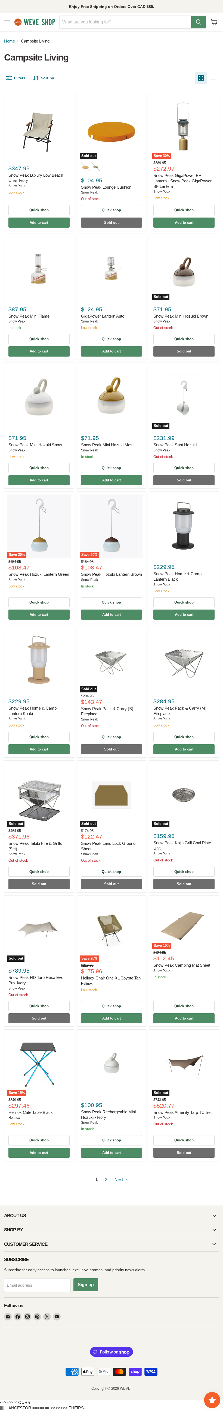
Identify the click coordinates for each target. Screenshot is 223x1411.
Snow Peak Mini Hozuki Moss (108, 444)
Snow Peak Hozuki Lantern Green (38, 574)
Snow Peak (16, 186)
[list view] (213, 78)
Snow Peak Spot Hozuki (175, 444)
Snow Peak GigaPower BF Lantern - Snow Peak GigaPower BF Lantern (182, 180)
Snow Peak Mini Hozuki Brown (180, 316)
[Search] (198, 22)
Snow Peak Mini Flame (28, 316)
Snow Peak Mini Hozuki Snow (35, 444)
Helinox (86, 983)
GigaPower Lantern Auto (102, 316)
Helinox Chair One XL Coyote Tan (111, 978)
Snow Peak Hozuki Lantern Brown (111, 574)
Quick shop (39, 210)
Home (9, 41)
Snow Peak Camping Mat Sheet (181, 965)
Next (119, 1179)
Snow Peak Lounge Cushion (106, 187)
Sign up (86, 1284)
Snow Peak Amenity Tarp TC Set (182, 1112)
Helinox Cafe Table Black (30, 1112)
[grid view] (201, 78)
